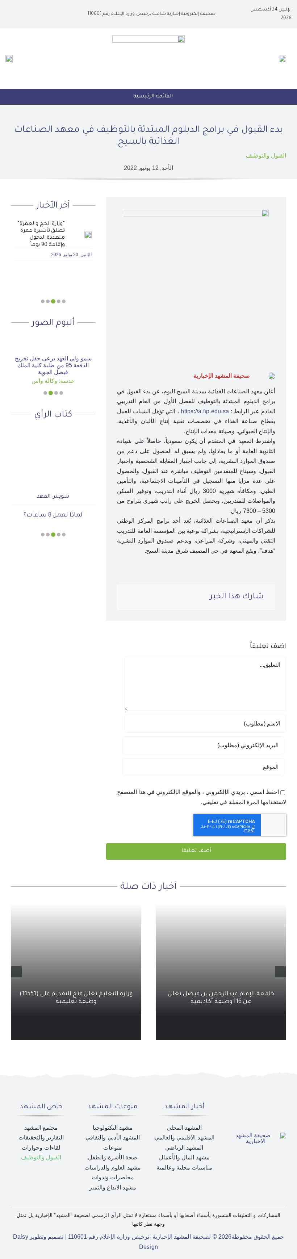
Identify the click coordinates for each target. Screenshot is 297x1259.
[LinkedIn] (165, 598)
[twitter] (36, 14)
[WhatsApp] (153, 598)
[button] (64, 301)
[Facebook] (188, 598)
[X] (177, 598)
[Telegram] (142, 598)
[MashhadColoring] (148, 38)
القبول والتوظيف (266, 155)
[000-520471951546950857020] (53, 340)
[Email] (130, 598)
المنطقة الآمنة (53, 502)
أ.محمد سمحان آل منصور (53, 484)
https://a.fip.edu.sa (205, 411)
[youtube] (24, 14)
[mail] (13, 14)
